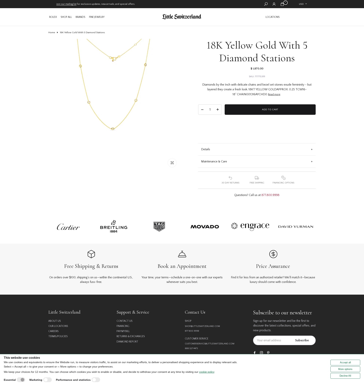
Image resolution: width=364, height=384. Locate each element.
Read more (274, 94)
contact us (125, 321)
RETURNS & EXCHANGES (131, 336)
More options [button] (345, 369)
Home (51, 32)
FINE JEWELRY (96, 17)
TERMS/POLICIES (58, 336)
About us (54, 321)
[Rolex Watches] (298, 17)
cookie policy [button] (206, 371)
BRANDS (80, 17)
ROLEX (53, 17)
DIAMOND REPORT (127, 341)
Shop (188, 321)
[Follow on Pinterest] (268, 353)
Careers (53, 331)
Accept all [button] (345, 362)
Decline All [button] (345, 375)
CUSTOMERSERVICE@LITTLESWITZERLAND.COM (209, 343)
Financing (123, 326)
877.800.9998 (270, 195)
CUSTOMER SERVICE (196, 338)
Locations (273, 17)
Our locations (58, 326)
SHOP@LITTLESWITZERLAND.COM (202, 326)
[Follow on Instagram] (261, 353)
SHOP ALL (66, 17)
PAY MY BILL (123, 331)
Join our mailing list (66, 4)
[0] (282, 4)
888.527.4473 (191, 348)
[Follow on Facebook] (254, 353)
